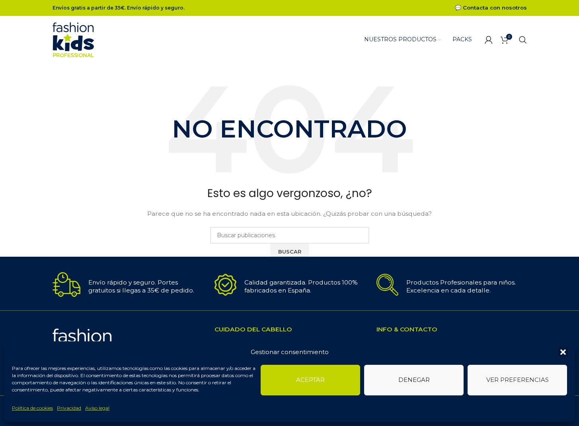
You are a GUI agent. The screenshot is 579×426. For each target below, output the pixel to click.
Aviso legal (97, 408)
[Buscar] (523, 40)
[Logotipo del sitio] (73, 39)
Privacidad (69, 408)
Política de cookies (32, 408)
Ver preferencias (517, 379)
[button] (563, 352)
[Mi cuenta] (489, 40)
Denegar (414, 379)
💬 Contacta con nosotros (491, 7)
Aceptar (310, 379)
